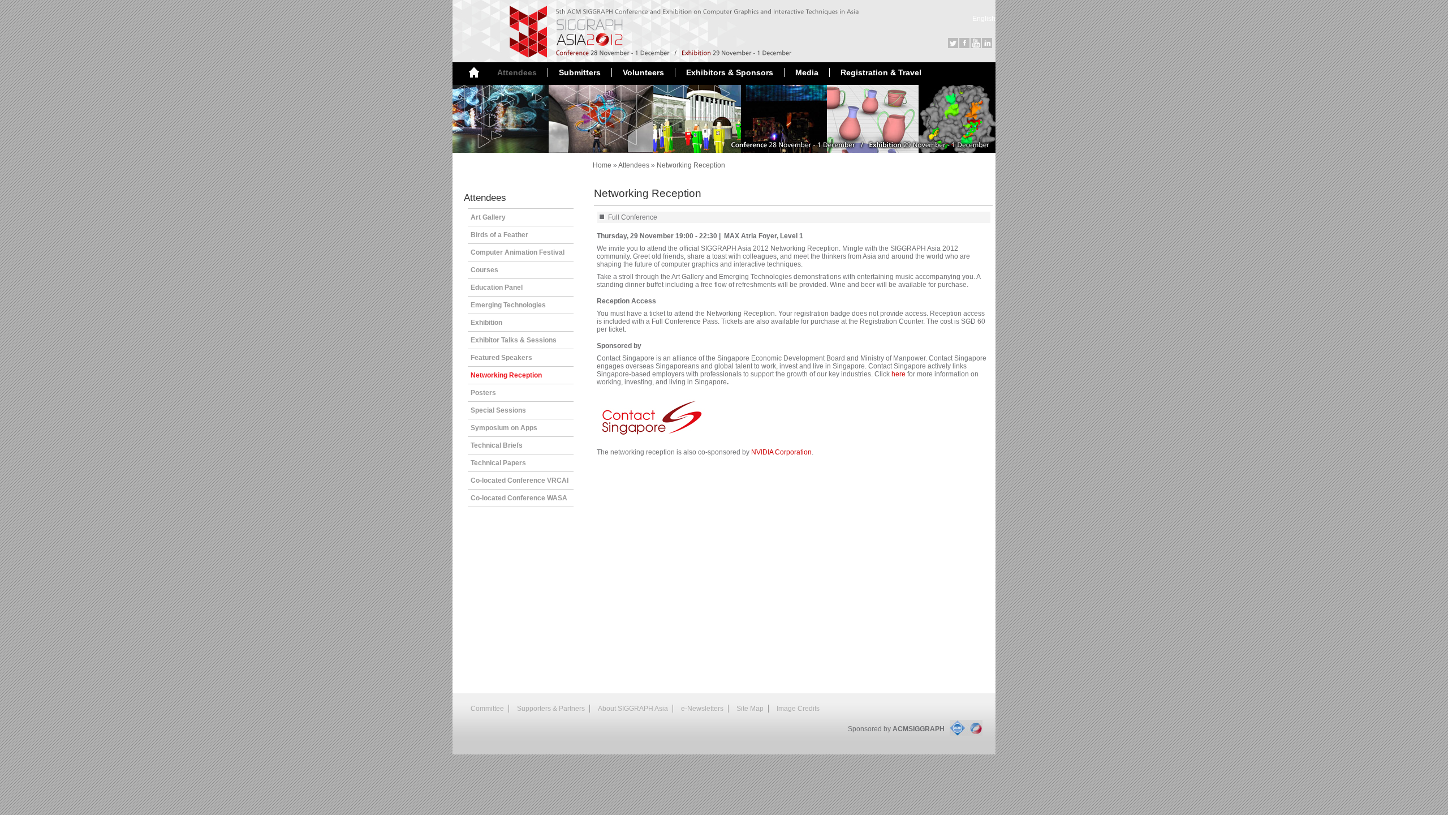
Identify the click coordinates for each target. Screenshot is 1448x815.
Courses (484, 270)
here (898, 374)
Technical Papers (498, 463)
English (984, 19)
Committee (487, 709)
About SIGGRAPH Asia (633, 709)
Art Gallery (488, 217)
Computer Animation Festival (517, 252)
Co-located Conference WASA (519, 498)
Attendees (633, 165)
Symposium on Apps (504, 428)
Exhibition (486, 323)
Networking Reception (691, 165)
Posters (483, 393)
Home (602, 165)
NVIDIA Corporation (781, 452)
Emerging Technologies (508, 305)
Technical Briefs (497, 445)
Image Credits (798, 709)
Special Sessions (498, 410)
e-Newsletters (702, 709)
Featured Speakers (501, 358)
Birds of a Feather (499, 235)
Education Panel (497, 287)
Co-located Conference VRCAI (519, 480)
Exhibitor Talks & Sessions (514, 340)
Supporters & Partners (551, 709)
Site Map (750, 709)
